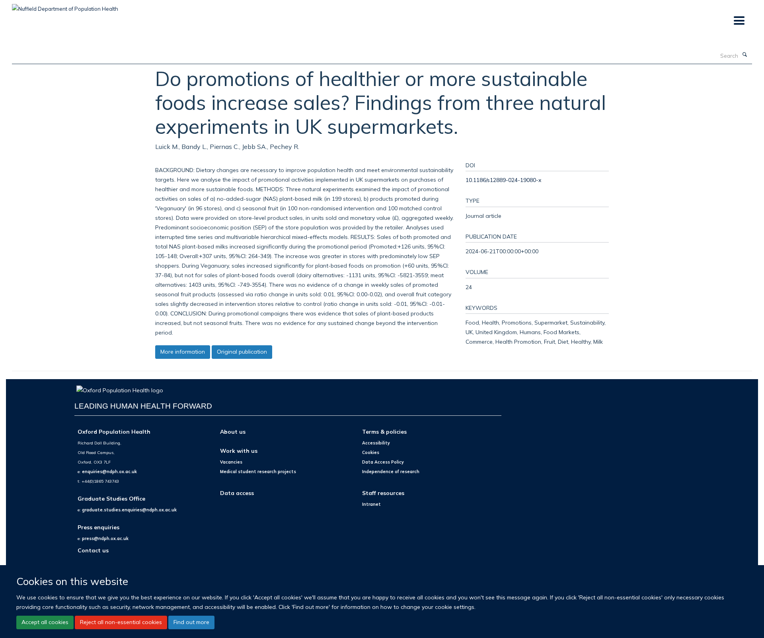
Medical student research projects (258, 471)
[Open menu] (738, 21)
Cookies (370, 452)
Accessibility (376, 443)
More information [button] (182, 351)
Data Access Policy (383, 462)
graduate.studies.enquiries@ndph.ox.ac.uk (129, 510)
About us (233, 431)
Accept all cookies (44, 622)
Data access (237, 492)
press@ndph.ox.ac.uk (105, 538)
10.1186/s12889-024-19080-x (503, 179)
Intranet (371, 504)
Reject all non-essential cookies (121, 622)
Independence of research (390, 471)
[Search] (744, 55)
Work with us (238, 450)
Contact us (93, 550)
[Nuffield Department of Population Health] (65, 6)
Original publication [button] (242, 351)
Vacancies (231, 462)
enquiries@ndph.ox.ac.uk (109, 471)
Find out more (191, 622)
